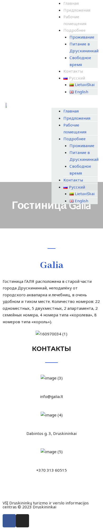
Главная (71, 3)
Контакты (73, 71)
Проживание (81, 37)
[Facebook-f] (9, 520)
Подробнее (74, 30)
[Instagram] (22, 520)
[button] (75, 104)
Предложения (76, 10)
